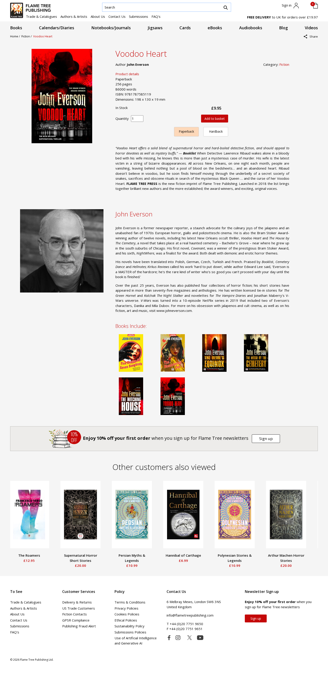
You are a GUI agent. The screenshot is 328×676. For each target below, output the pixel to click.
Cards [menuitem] (185, 27)
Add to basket (214, 118)
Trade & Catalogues (41, 16)
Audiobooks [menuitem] (250, 27)
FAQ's (156, 16)
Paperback (186, 131)
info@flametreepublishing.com (190, 615)
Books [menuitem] (16, 27)
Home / (15, 36)
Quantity (122, 118)
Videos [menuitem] (311, 27)
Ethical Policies (126, 620)
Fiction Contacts (74, 614)
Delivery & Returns (77, 602)
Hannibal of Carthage (183, 555)
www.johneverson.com (174, 310)
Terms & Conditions (130, 602)
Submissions (138, 16)
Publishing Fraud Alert (79, 626)
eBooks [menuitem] (215, 27)
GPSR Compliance (75, 620)
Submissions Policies (130, 632)
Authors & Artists (73, 16)
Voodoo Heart (42, 36)
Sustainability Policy (130, 626)
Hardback (216, 131)
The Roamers (29, 555)
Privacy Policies (126, 608)
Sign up (266, 438)
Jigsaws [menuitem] (155, 27)
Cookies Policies (127, 614)
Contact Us (117, 16)
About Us (98, 16)
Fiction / (27, 36)
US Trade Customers (78, 608)
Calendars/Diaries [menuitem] (56, 27)
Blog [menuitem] (283, 27)
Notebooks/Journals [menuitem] (111, 27)
